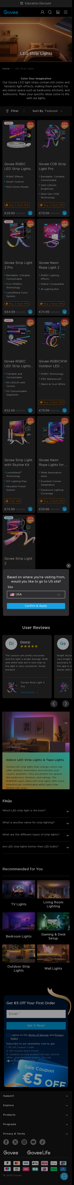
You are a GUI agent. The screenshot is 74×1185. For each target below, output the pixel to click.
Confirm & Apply (36, 606)
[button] (36, 594)
